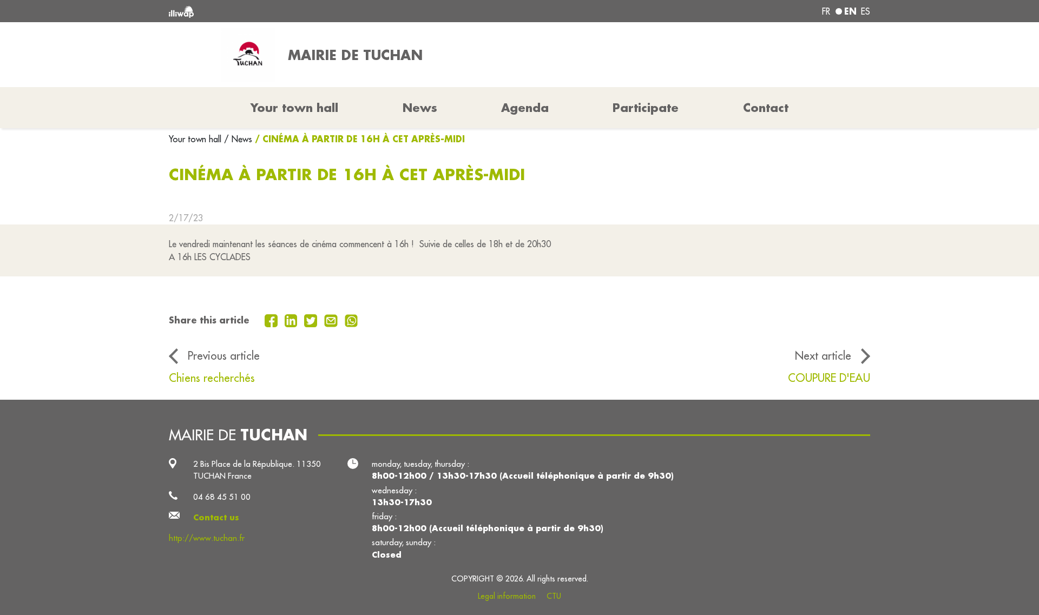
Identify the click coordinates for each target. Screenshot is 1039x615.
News (420, 107)
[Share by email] (332, 319)
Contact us (216, 517)
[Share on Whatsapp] (351, 319)
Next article (823, 355)
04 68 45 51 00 (222, 497)
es (865, 11)
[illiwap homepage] (311, 11)
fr (826, 11)
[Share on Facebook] (272, 319)
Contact (765, 107)
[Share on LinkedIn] (292, 319)
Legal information (507, 596)
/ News (238, 139)
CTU (554, 596)
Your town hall (196, 139)
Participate (646, 107)
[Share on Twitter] (312, 319)
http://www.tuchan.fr (207, 538)
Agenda (525, 107)
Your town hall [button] (294, 107)
